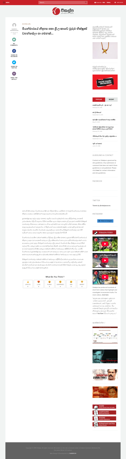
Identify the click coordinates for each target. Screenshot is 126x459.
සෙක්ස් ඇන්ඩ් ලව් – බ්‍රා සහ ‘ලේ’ (102, 105)
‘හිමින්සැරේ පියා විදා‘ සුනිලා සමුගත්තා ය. (105, 136)
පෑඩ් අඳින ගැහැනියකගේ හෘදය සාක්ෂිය (104, 120)
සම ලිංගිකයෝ (97, 112)
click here (105, 295)
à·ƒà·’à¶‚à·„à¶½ (26, 24)
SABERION (72, 453)
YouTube (100, 313)
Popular (99, 99)
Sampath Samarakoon (14, 30)
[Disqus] (56, 317)
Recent (111, 99)
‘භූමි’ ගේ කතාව (97, 143)
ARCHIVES (120, 2)
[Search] (86, 2)
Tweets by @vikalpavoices (101, 206)
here (97, 170)
